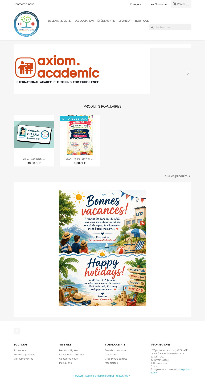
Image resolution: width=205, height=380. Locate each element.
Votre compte (115, 344)
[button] (27, 71)
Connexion (111, 354)
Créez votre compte (116, 358)
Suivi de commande (115, 350)
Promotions (20, 350)
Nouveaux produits (24, 354)
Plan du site (65, 362)
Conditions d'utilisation (72, 354)
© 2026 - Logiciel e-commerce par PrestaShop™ (103, 375)
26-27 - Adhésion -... (34, 158)
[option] (102, 71)
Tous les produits (177, 176)
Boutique (142, 21)
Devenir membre (59, 21)
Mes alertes (111, 362)
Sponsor (125, 21)
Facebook (17, 331)
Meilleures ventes (23, 358)
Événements (106, 21)
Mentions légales (68, 350)
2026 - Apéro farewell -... (79, 158)
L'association (84, 21)
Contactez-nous (24, 4)
